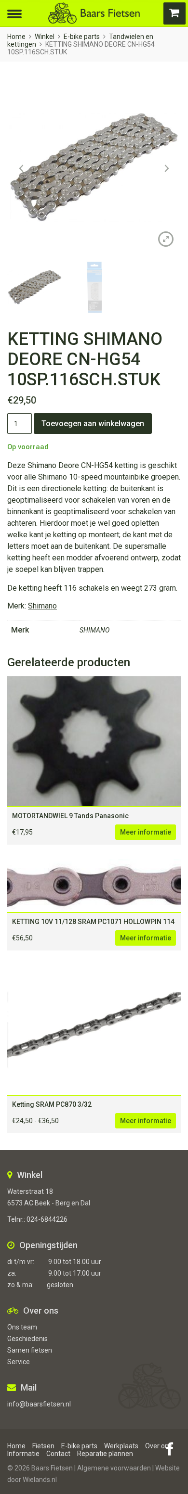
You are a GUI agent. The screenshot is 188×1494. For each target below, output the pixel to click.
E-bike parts (82, 36)
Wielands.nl (40, 1479)
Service (18, 1362)
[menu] (14, 12)
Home (16, 36)
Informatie (23, 1453)
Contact (58, 1453)
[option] (94, 167)
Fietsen (43, 1446)
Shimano (42, 605)
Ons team (22, 1327)
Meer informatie (145, 832)
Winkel (44, 36)
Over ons (158, 1446)
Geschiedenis (27, 1338)
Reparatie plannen (105, 1453)
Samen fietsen (29, 1350)
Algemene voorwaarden (114, 1468)
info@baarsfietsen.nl (39, 1404)
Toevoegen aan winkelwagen (92, 423)
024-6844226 (47, 1219)
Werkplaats (121, 1446)
